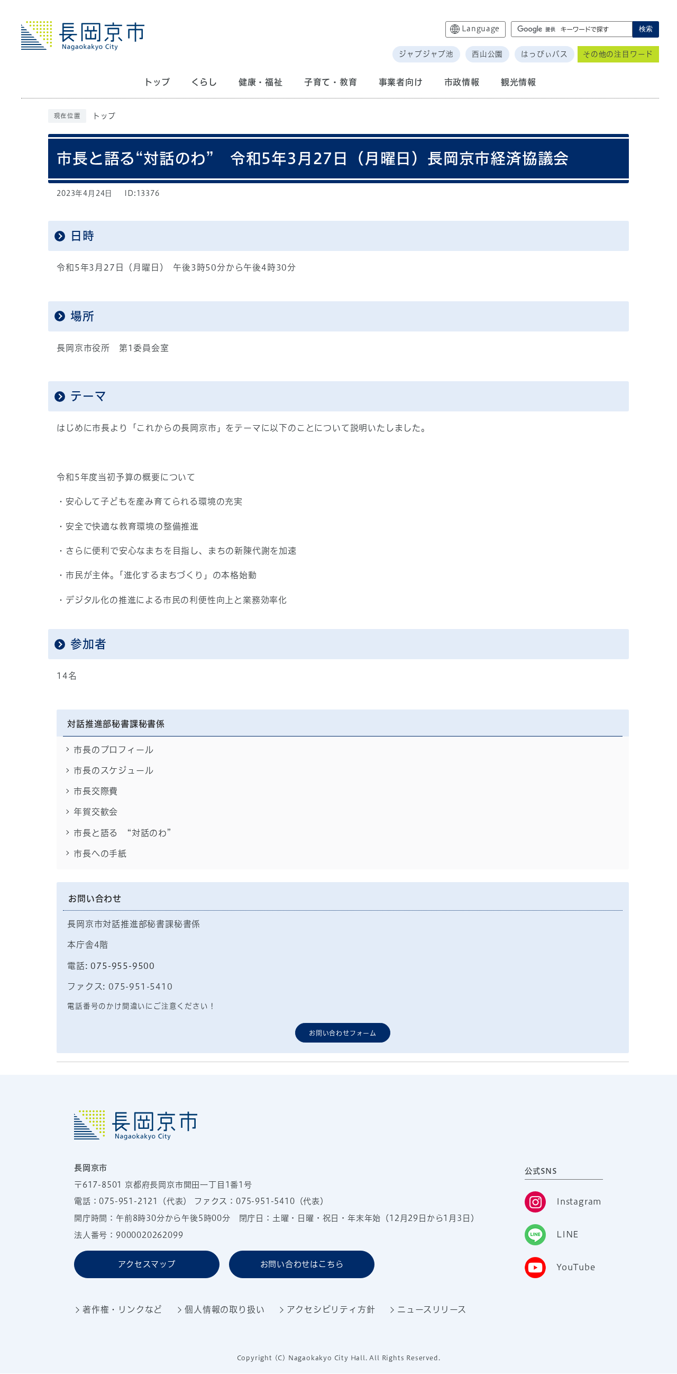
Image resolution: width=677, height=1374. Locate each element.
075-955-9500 (122, 966)
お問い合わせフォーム (343, 1033)
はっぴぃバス (544, 54)
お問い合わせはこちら (302, 1264)
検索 (646, 29)
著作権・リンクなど (122, 1309)
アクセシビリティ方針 (331, 1309)
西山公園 (487, 54)
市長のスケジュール (113, 770)
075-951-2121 (128, 1201)
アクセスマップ (147, 1264)
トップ (104, 116)
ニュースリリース (431, 1309)
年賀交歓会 (96, 811)
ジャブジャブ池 (426, 54)
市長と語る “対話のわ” (123, 833)
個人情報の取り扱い (224, 1309)
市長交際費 (96, 791)
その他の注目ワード (618, 54)
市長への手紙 (100, 853)
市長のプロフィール (113, 750)
